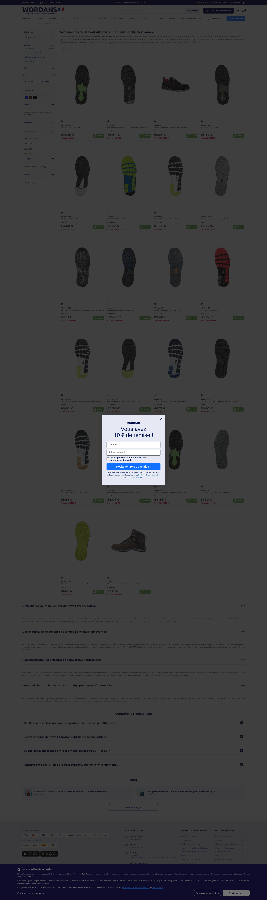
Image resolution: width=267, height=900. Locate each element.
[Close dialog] (161, 418)
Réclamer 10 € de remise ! (133, 466)
